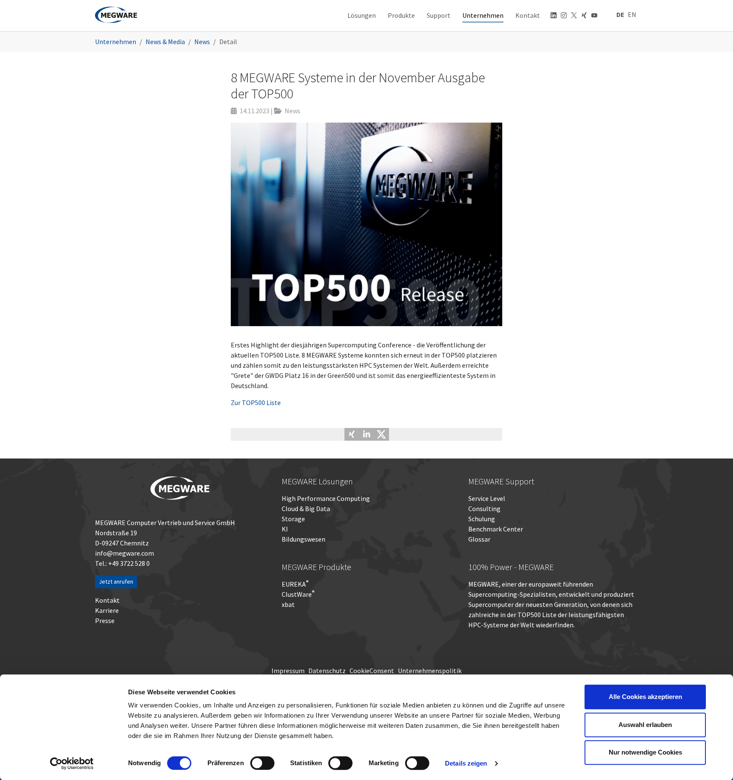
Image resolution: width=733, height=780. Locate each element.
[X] (574, 16)
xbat (288, 604)
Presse (105, 620)
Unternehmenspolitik (430, 670)
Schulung (481, 518)
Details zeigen (466, 763)
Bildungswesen (303, 539)
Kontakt (107, 600)
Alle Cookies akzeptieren (645, 696)
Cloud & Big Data (306, 508)
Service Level (486, 498)
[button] (351, 434)
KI (285, 529)
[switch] (262, 763)
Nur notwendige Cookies (645, 752)
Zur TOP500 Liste (256, 402)
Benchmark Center (495, 529)
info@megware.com (124, 553)
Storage (293, 518)
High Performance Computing (326, 498)
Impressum (288, 670)
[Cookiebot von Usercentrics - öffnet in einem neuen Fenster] (72, 763)
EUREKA (294, 584)
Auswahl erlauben (645, 724)
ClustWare (298, 594)
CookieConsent (372, 670)
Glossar (479, 539)
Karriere (107, 610)
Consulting (484, 508)
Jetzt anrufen (116, 581)
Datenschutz (327, 670)
